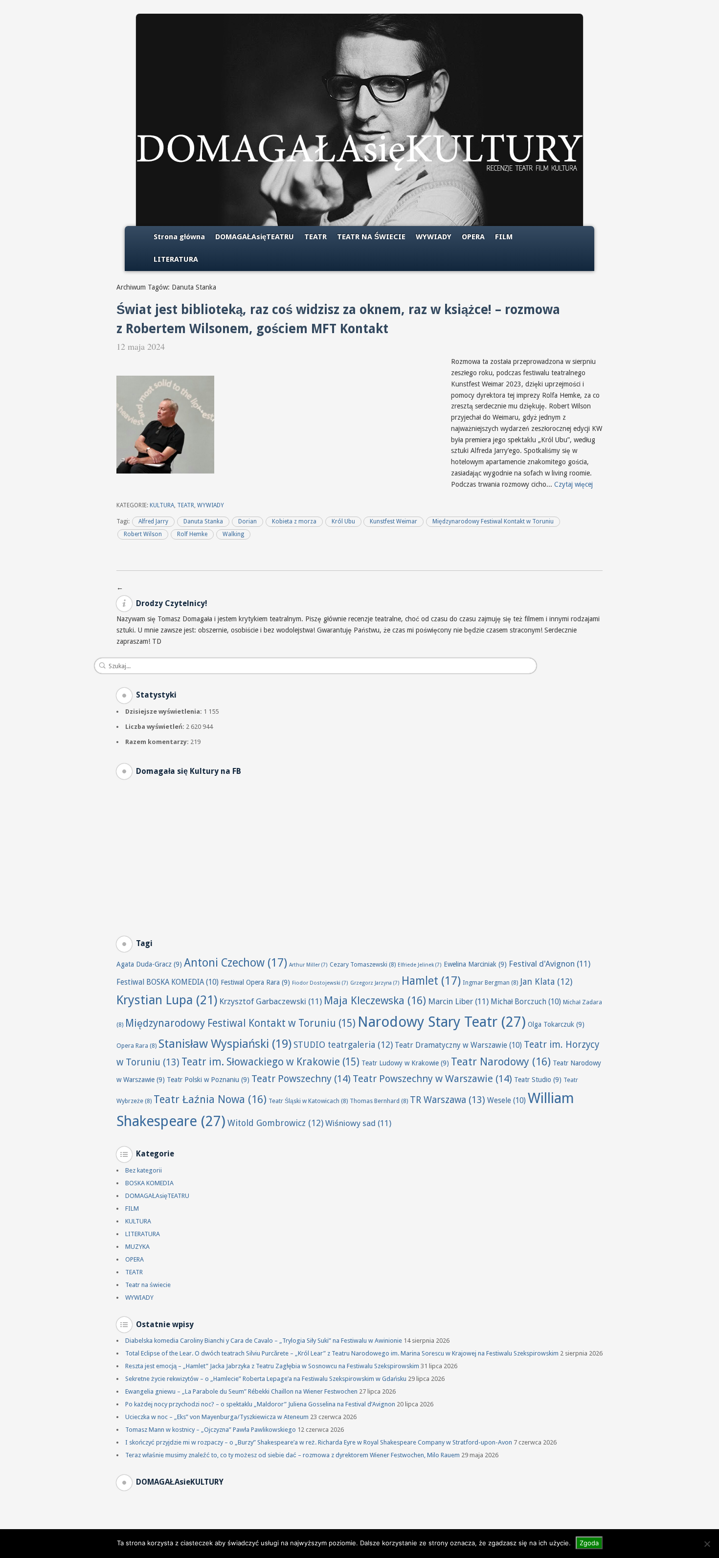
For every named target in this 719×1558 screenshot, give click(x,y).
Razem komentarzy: (157, 741)
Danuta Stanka (203, 521)
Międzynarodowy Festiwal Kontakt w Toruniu (493, 521)
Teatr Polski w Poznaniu (208, 1080)
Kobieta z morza (294, 521)
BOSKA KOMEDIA (149, 1183)
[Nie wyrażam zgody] (707, 1544)
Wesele (506, 1100)
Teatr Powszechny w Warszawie (432, 1078)
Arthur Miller (308, 965)
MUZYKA (137, 1246)
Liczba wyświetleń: (155, 726)
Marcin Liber (458, 1001)
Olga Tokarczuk (556, 1024)
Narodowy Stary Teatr (442, 1022)
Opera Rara (136, 1045)
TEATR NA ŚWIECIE (371, 236)
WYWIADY (433, 236)
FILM (504, 236)
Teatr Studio (538, 1080)
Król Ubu (343, 521)
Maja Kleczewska (375, 1000)
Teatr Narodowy (501, 1062)
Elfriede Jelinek (420, 965)
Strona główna (179, 236)
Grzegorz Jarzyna (375, 983)
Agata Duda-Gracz (149, 964)
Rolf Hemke (192, 534)
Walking (233, 534)
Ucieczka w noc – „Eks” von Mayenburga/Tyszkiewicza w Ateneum (217, 1417)
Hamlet (431, 980)
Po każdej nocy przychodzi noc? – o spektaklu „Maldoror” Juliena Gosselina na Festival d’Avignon (260, 1404)
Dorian (247, 521)
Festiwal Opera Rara (255, 982)
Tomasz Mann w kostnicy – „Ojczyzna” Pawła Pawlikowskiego (210, 1429)
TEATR (315, 236)
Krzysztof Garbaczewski (270, 1001)
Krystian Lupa (166, 1000)
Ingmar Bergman (490, 982)
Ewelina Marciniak (475, 964)
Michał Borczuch (526, 1001)
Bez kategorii (143, 1170)
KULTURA (162, 505)
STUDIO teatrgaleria (343, 1044)
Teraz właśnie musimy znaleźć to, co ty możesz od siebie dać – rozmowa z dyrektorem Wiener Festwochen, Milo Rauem (292, 1455)
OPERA (473, 236)
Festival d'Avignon (549, 964)
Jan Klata (546, 981)
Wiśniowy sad (358, 1123)
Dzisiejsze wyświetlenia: (164, 711)
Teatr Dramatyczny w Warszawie (458, 1045)
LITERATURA (176, 259)
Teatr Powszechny (301, 1078)
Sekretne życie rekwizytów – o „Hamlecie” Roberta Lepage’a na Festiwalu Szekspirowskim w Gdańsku (265, 1378)
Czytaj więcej (573, 484)
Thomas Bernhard (379, 1101)
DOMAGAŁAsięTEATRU (254, 236)
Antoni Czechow (235, 962)
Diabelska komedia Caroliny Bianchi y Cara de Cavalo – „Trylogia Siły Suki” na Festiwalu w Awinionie (263, 1340)
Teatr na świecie (148, 1284)
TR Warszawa (447, 1100)
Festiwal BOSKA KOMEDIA (167, 982)
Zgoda (589, 1543)
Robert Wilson (143, 534)
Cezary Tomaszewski (363, 964)
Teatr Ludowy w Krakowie (405, 1063)
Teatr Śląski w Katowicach (308, 1101)
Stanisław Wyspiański (225, 1044)
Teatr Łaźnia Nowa (210, 1099)
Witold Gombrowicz (275, 1123)
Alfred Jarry (153, 521)
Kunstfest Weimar (393, 521)
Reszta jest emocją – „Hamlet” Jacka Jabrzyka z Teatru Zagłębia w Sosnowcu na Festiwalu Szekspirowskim (272, 1366)
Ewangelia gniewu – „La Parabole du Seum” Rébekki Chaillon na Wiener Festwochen (241, 1391)
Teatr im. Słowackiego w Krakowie (270, 1062)
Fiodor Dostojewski (320, 983)
